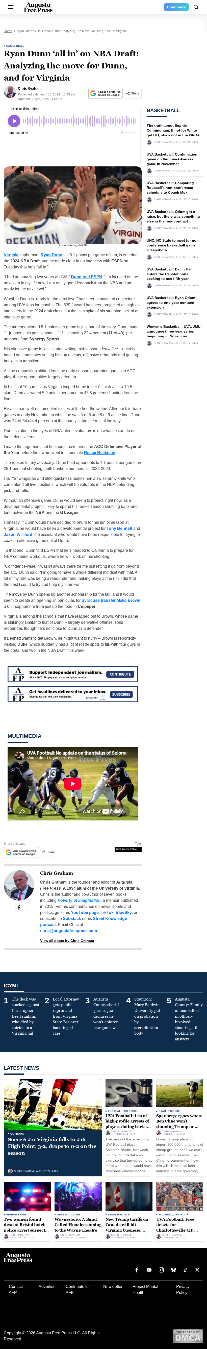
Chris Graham (56, 873)
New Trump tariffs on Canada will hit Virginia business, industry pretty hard (127, 1227)
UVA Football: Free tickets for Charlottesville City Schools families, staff (178, 1227)
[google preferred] (106, 93)
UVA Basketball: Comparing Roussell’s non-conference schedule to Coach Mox (170, 187)
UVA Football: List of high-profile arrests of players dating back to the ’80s (127, 1124)
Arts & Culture (68, 1214)
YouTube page (85, 912)
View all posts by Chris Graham (67, 941)
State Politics (170, 1111)
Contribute (176, 7)
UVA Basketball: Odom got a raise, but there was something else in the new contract (173, 216)
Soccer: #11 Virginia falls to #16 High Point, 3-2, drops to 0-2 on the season (52, 1146)
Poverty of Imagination (79, 900)
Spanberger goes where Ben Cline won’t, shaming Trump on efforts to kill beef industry (179, 1126)
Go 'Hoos (17, 1133)
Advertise (47, 1286)
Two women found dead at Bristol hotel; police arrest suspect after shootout (25, 1227)
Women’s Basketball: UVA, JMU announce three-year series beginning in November (173, 331)
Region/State (16, 1214)
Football (115, 1111)
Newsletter (112, 1286)
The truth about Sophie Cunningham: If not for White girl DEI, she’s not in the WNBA (173, 130)
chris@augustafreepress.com (68, 931)
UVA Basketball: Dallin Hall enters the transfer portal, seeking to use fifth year (169, 274)
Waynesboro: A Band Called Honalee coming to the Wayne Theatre (78, 1225)
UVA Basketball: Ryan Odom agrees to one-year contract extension (171, 302)
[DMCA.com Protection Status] (188, 1336)
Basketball (15, 45)
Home (8, 31)
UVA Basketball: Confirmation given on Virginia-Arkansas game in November (172, 159)
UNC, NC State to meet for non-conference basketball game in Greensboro (173, 245)
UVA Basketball (128, 849)
